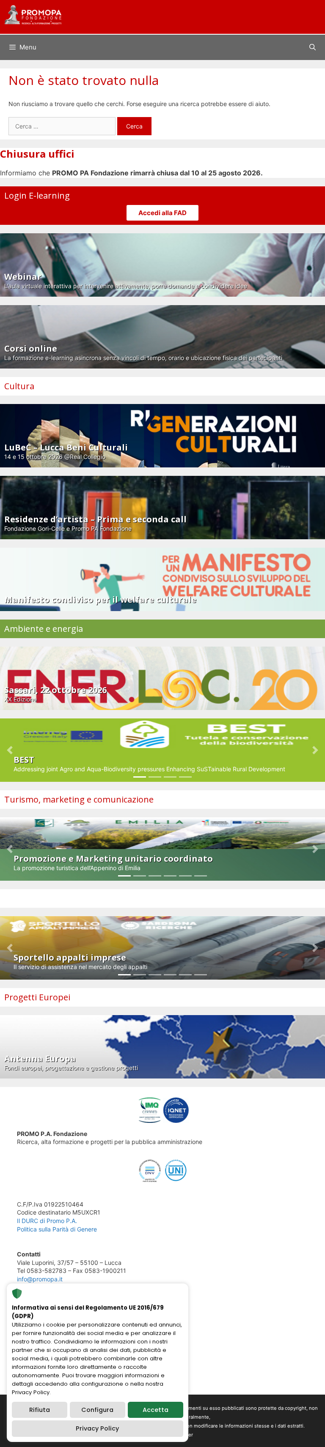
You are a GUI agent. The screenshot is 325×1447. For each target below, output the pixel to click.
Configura (97, 1410)
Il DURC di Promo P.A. (47, 1220)
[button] (9, 750)
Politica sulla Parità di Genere (57, 1229)
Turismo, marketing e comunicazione (79, 799)
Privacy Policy (97, 1428)
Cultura (19, 386)
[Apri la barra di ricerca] (312, 47)
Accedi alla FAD (162, 213)
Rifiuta (39, 1410)
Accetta (155, 1410)
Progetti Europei (37, 997)
